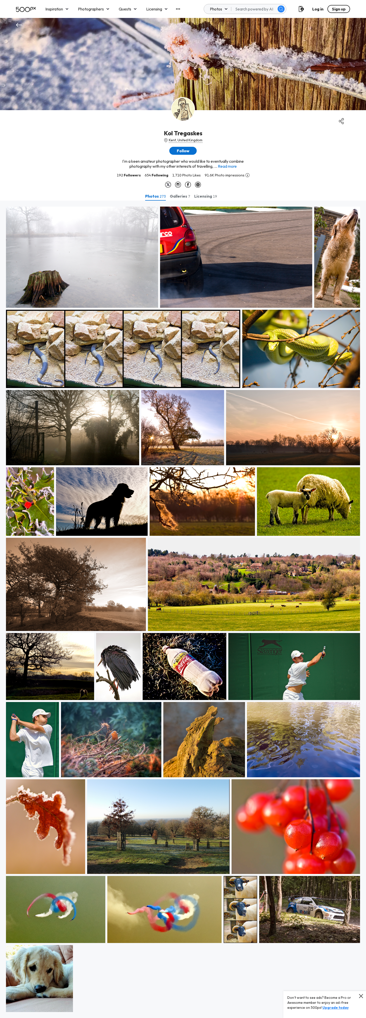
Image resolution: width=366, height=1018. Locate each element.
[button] (281, 9)
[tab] (155, 196)
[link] (82, 257)
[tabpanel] (183, 609)
